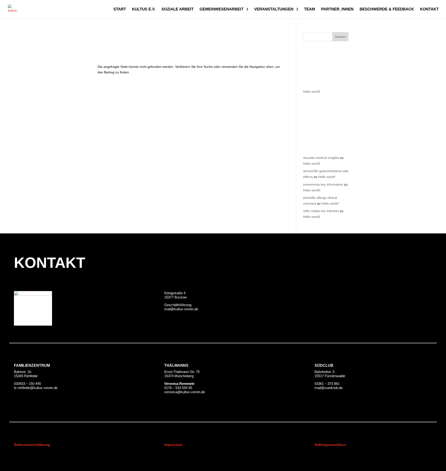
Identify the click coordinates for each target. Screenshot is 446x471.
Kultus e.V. (143, 9)
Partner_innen (337, 9)
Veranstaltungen (273, 9)
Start (119, 9)
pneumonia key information (323, 184)
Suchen (340, 37)
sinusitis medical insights (321, 158)
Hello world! (311, 91)
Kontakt (429, 9)
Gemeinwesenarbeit (221, 9)
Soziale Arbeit (177, 9)
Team (309, 9)
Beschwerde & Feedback (387, 9)
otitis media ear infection (321, 211)
